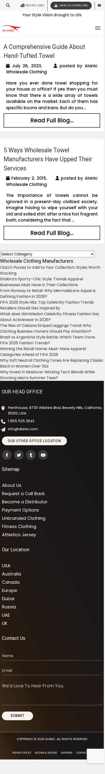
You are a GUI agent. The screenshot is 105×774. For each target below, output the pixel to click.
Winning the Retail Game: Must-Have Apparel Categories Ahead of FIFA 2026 (43, 351)
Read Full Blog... (52, 120)
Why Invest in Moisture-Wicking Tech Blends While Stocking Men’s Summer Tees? (47, 375)
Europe (9, 590)
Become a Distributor (25, 502)
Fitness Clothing (19, 526)
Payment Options (20, 510)
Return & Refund (46, 753)
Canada (11, 582)
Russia (9, 607)
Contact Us (83, 753)
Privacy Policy (21, 753)
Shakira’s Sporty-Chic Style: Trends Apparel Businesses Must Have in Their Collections (41, 282)
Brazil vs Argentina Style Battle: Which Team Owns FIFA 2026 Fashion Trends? (47, 340)
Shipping (66, 753)
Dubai (8, 599)
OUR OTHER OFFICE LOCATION (34, 441)
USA (6, 566)
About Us (11, 485)
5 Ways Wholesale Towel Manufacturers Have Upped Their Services (48, 159)
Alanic (50, 739)
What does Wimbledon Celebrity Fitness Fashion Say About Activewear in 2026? (49, 316)
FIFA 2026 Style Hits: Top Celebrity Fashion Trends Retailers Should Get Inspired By (47, 305)
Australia (11, 574)
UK (4, 623)
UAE (6, 615)
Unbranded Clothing (23, 518)
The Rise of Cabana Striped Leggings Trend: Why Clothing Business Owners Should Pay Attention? (45, 328)
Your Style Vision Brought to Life (52, 13)
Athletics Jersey (19, 535)
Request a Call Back (23, 494)
